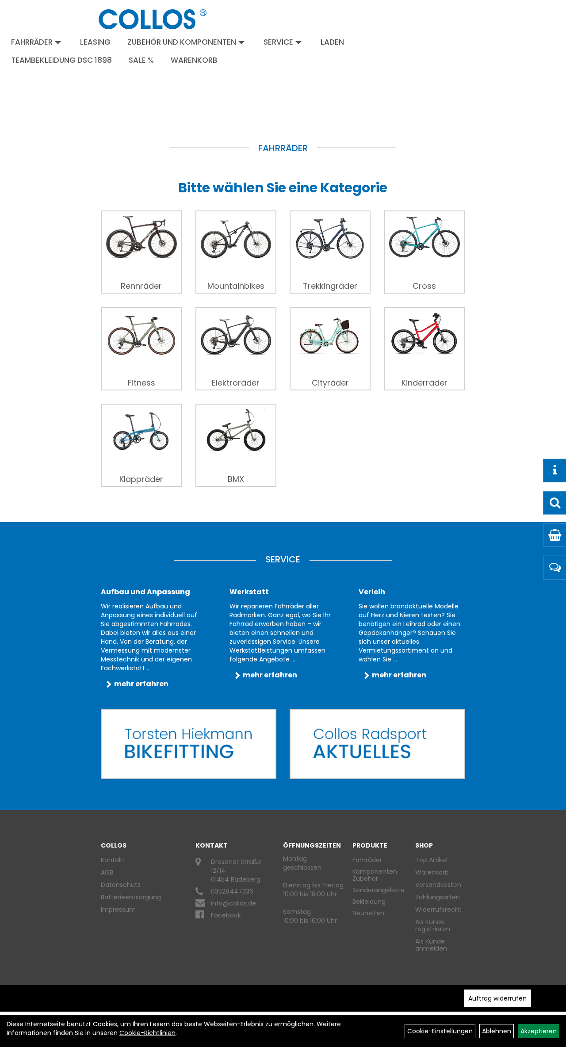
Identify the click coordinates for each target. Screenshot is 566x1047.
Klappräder (141, 479)
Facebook (226, 915)
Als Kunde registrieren (432, 925)
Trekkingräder (330, 286)
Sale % (141, 60)
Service (278, 42)
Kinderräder (424, 383)
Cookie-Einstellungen (440, 1031)
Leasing (95, 42)
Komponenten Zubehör (374, 875)
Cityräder (330, 383)
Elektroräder (236, 383)
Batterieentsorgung (131, 897)
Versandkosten (436, 884)
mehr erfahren (141, 684)
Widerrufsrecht (436, 909)
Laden (332, 42)
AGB (107, 872)
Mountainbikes (235, 286)
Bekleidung (369, 901)
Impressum (118, 909)
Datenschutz (121, 884)
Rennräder (141, 286)
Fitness (141, 383)
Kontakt (113, 860)
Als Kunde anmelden (431, 945)
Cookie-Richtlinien (147, 1032)
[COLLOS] (153, 19)
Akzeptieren (538, 1031)
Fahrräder (32, 42)
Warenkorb (194, 60)
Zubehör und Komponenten (181, 42)
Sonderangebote (378, 890)
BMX (236, 479)
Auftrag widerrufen (497, 998)
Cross (424, 286)
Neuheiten (368, 913)
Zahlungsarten (436, 897)
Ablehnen (496, 1031)
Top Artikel (431, 860)
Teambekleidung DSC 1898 (61, 60)
